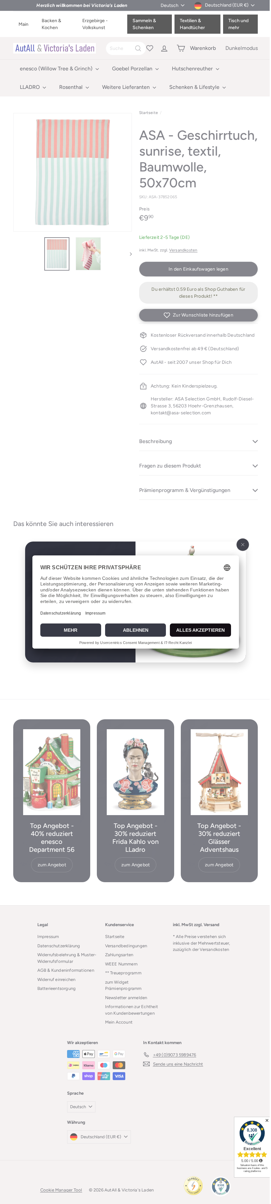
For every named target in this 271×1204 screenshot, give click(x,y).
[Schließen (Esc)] (240, 545)
